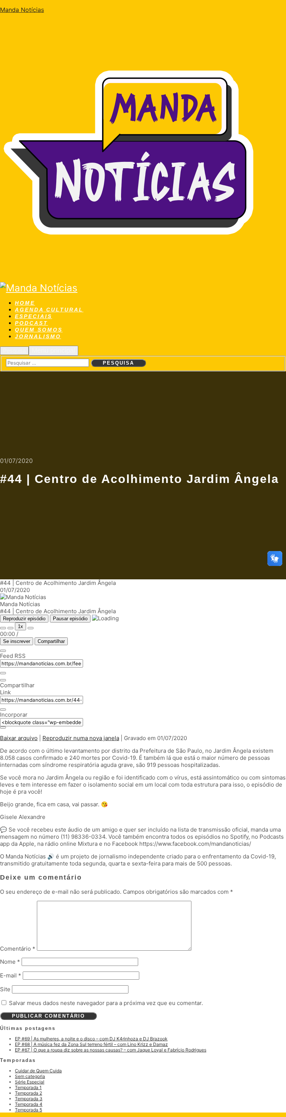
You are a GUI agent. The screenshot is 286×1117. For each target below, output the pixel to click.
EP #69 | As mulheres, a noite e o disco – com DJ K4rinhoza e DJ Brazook (91, 1038)
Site (5, 989)
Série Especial (29, 1082)
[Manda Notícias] (130, 276)
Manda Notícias (22, 9)
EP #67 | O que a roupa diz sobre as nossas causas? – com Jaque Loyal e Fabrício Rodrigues (110, 1050)
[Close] (3, 651)
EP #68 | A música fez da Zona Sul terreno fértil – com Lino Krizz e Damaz (91, 1044)
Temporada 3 (28, 1098)
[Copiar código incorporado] (3, 727)
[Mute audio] (3, 628)
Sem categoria (30, 1076)
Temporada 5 (28, 1110)
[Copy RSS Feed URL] (3, 673)
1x (20, 626)
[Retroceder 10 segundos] (10, 628)
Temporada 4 (28, 1104)
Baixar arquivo (19, 738)
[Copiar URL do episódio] (3, 709)
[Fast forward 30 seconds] (31, 628)
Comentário (17, 948)
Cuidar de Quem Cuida (38, 1070)
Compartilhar (51, 641)
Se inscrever (16, 641)
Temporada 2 (28, 1093)
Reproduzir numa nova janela (80, 738)
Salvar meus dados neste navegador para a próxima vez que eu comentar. (106, 1002)
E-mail (10, 975)
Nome (10, 961)
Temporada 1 (28, 1087)
